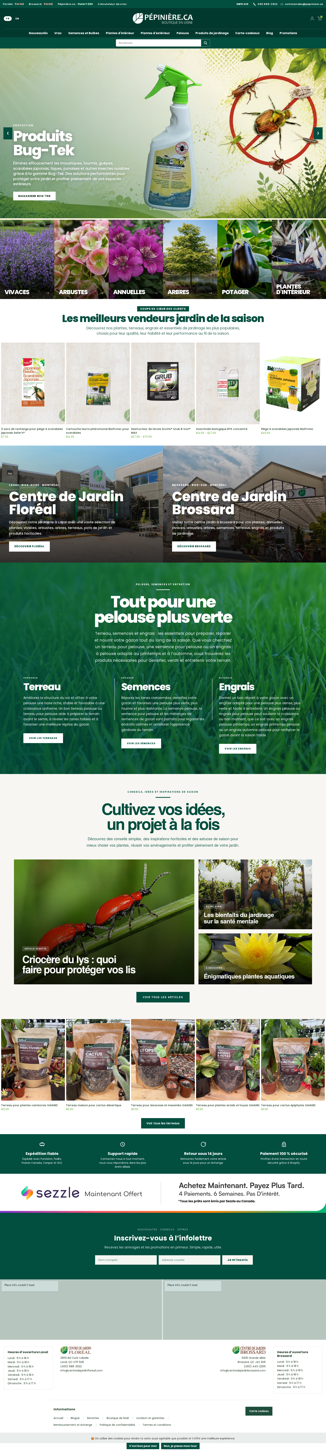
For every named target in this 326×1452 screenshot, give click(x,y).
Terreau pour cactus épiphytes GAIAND (288, 1105)
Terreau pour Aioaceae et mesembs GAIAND (162, 1105)
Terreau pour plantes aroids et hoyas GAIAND (227, 1105)
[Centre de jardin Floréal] (75, 1351)
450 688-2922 (268, 4)
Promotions (288, 33)
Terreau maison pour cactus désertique (93, 1105)
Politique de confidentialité (117, 1425)
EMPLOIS (242, 4)
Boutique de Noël (118, 1418)
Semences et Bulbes (83, 33)
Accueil (58, 1418)
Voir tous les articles (163, 997)
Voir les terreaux (43, 738)
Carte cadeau (259, 1411)
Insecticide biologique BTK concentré (221, 429)
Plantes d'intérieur (120, 33)
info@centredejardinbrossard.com (243, 1370)
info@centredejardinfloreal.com (81, 1370)
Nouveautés (38, 33)
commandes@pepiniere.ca (304, 4)
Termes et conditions (157, 1425)
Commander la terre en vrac (42, 196)
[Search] (205, 42)
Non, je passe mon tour (180, 1446)
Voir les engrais (238, 748)
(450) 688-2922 (71, 1366)
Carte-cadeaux (247, 33)
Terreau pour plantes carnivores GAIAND (29, 1105)
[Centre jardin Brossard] (249, 1351)
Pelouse (183, 33)
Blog (269, 33)
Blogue (75, 1418)
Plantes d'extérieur (155, 33)
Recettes (93, 1418)
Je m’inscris (237, 1260)
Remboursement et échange (73, 1425)
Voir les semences (141, 743)
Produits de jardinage (212, 33)
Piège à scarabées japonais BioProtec (287, 429)
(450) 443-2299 (255, 1366)
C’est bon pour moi (143, 1446)
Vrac (58, 33)
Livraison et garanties (150, 1418)
